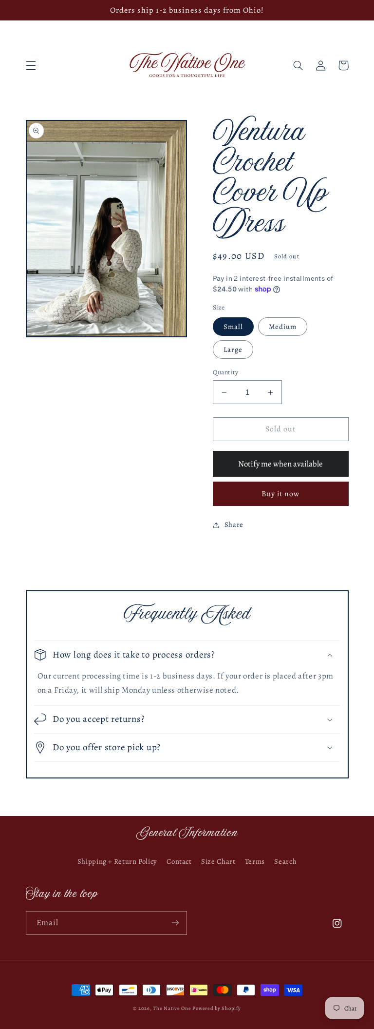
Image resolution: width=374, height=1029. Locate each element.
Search (285, 861)
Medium (283, 326)
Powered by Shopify (216, 1008)
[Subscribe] (175, 923)
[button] (30, 65)
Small (233, 326)
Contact (179, 861)
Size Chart (218, 861)
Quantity (226, 372)
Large (233, 349)
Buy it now (281, 493)
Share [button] (233, 524)
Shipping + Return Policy (117, 861)
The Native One (172, 1008)
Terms (255, 861)
